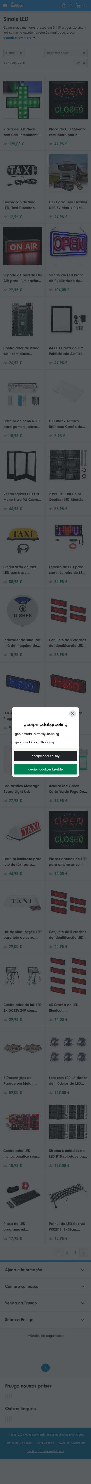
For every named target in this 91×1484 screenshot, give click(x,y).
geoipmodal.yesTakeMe (45, 769)
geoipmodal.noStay (45, 756)
